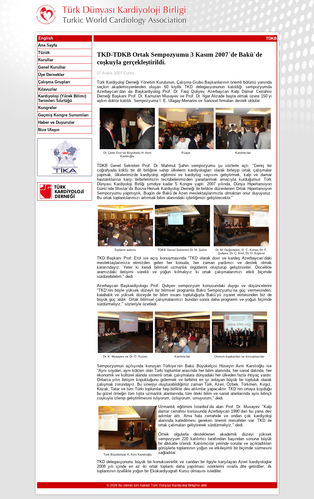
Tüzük (44, 52)
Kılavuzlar (47, 89)
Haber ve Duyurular (56, 122)
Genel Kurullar (52, 67)
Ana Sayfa (47, 45)
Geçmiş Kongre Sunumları (63, 115)
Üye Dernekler (51, 74)
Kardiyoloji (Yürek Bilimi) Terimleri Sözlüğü (62, 98)
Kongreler (47, 107)
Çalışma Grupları (54, 82)
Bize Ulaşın (48, 129)
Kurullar (45, 60)
